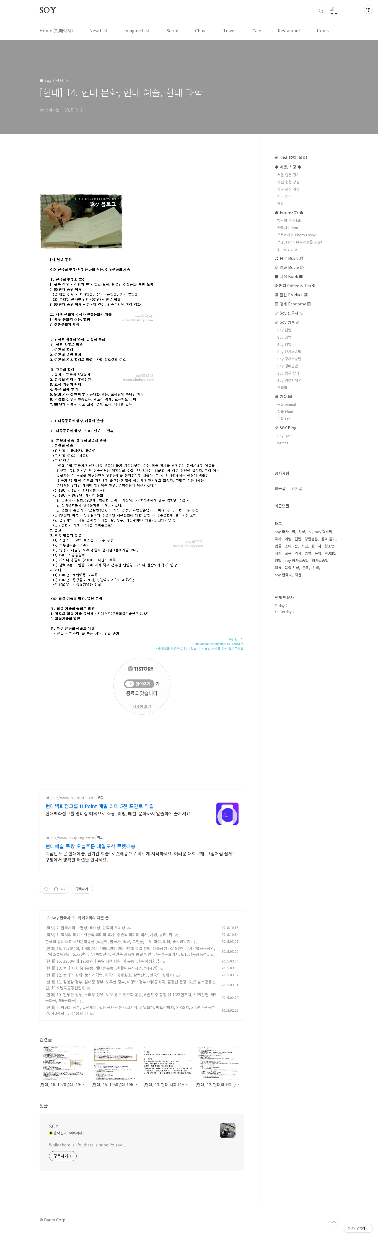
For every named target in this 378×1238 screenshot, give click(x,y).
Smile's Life (287, 249)
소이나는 (291, 546)
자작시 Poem (287, 227)
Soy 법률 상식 (288, 373)
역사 (298, 553)
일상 (302, 531)
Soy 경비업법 (287, 365)
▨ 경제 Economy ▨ (293, 304)
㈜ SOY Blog (286, 427)
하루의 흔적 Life (289, 220)
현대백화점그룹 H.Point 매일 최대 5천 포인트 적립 (99, 806)
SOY (48, 11)
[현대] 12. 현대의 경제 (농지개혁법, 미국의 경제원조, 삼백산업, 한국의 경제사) (109, 975)
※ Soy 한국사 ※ (61, 917)
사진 (304, 546)
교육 (288, 553)
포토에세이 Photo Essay (296, 234)
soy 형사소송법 (297, 560)
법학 (308, 553)
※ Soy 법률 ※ (287, 322)
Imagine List (137, 30)
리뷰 (278, 567)
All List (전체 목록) (291, 157)
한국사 (316, 546)
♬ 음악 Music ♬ (289, 258)
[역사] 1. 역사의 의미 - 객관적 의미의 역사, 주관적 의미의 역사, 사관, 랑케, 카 (108, 934)
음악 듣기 (328, 538)
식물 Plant (285, 411)
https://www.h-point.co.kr (70, 797)
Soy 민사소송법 (289, 351)
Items (323, 30)
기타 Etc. (284, 418)
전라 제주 (284, 196)
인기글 (296, 488)
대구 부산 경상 (288, 189)
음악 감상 (292, 567)
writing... (284, 442)
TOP (334, 1222)
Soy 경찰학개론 (289, 380)
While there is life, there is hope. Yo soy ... (87, 1145)
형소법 (330, 546)
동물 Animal (286, 404)
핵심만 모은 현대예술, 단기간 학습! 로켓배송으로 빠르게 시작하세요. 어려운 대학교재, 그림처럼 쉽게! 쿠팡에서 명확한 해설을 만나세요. (139, 856)
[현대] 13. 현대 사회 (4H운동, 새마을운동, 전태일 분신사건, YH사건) (101, 968)
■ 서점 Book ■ (289, 276)
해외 (280, 203)
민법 (315, 567)
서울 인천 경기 (288, 174)
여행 (288, 538)
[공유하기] (56, 889)
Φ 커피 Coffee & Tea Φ (295, 285)
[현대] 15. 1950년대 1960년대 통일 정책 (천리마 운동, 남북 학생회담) (103, 961)
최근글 (280, 488)
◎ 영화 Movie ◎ (289, 267)
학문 (298, 574)
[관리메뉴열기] (368, 10)
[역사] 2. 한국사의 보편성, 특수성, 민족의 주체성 (85, 927)
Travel (229, 30)
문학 (305, 567)
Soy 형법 (284, 344)
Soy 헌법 (284, 330)
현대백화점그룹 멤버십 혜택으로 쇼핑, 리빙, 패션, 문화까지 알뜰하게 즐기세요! (118, 813)
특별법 (282, 387)
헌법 (298, 538)
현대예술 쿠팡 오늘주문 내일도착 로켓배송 (90, 846)
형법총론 (311, 538)
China (200, 30)
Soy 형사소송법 (289, 358)
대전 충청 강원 (288, 182)
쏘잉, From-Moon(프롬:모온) (299, 242)
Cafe (256, 30)
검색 (321, 11)
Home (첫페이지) (56, 30)
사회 (278, 553)
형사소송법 (320, 560)
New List (98, 30)
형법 (278, 560)
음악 (318, 553)
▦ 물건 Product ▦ (291, 294)
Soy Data (284, 435)
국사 (278, 538)
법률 (278, 546)
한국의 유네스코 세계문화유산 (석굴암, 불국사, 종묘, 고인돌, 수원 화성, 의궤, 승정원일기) (118, 941)
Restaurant (289, 30)
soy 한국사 (283, 574)
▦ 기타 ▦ (283, 396)
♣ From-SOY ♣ (289, 212)
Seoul (172, 30)
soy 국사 (282, 531)
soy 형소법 (323, 531)
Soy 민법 (284, 337)
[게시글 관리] (62, 889)
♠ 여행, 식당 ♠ (288, 167)
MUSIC (330, 553)
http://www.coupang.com (69, 837)
